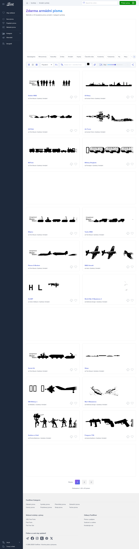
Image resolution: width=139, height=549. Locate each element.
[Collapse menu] (3, 4)
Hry (119, 56)
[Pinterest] (46, 539)
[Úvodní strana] (27, 3)
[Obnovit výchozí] (128, 65)
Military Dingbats (90, 162)
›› (134, 57)
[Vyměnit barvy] (95, 65)
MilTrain (31, 162)
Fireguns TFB (89, 435)
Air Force (88, 129)
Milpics (30, 232)
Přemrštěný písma (60, 504)
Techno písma (73, 507)
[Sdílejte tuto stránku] (133, 65)
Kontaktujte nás (88, 525)
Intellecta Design (91, 302)
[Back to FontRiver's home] (9, 4)
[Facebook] (32, 539)
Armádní (70, 56)
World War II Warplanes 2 (93, 299)
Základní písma (30, 504)
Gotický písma (30, 507)
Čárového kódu (89, 56)
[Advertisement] (81, 35)
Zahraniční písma (74, 504)
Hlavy (125, 56)
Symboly (33, 3)
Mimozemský (43, 56)
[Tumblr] (42, 539)
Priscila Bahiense (34, 438)
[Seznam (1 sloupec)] (29, 65)
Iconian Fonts (90, 98)
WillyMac (32, 404)
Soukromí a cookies (90, 522)
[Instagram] (37, 539)
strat (87, 268)
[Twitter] (51, 539)
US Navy (87, 95)
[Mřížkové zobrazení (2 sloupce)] (33, 65)
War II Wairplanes (90, 402)
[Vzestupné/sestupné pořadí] (56, 65)
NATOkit (31, 129)
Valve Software (34, 302)
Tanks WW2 (89, 232)
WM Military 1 (32, 402)
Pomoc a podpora (89, 519)
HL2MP (30, 299)
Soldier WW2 (32, 95)
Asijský (79, 56)
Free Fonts (29, 522)
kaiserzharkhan (90, 438)
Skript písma (58, 507)
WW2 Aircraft (89, 265)
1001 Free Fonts (31, 519)
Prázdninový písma (46, 507)
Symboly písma (45, 504)
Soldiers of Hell (33, 435)
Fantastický (111, 56)
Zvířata (62, 56)
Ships (87, 368)
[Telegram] (27, 539)
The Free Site (30, 525)
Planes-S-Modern (34, 265)
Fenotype (89, 165)
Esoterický (100, 56)
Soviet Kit (31, 368)
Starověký (53, 56)
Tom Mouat (33, 98)
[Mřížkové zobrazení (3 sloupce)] (37, 65)
